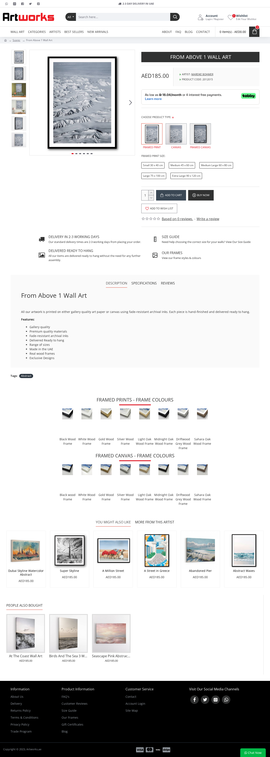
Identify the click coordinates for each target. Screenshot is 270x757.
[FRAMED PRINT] (151, 133)
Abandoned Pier (200, 571)
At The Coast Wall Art (25, 656)
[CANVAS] (176, 133)
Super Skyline (69, 571)
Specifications (144, 283)
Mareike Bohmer (202, 74)
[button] (34, 102)
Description (116, 283)
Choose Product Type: (156, 117)
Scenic (16, 40)
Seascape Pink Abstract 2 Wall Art (111, 656)
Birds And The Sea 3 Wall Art (68, 656)
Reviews (168, 283)
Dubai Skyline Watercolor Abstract (26, 573)
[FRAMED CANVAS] (200, 133)
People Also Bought (24, 605)
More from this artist (154, 522)
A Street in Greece (157, 571)
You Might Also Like (113, 522)
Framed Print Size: (153, 156)
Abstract (26, 376)
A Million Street (113, 571)
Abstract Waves (244, 571)
